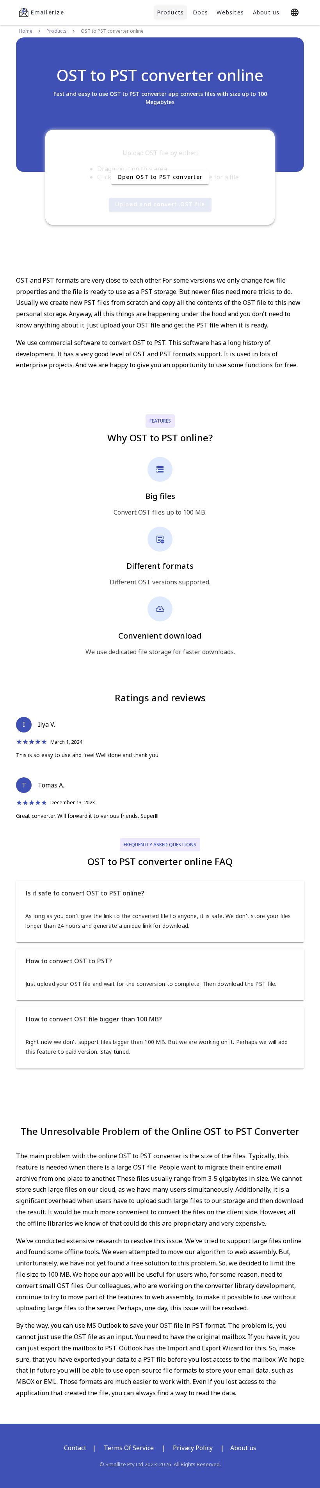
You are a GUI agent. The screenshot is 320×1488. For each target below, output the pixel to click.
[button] (160, 893)
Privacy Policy (192, 1448)
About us (266, 12)
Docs (200, 12)
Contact (75, 1448)
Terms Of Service (128, 1448)
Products (170, 12)
